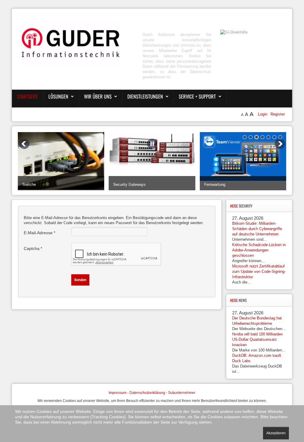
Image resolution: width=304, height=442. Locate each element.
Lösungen (58, 96)
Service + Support (197, 96)
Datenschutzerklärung (147, 393)
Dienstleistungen (145, 96)
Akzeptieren (276, 433)
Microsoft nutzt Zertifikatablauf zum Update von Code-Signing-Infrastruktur (259, 271)
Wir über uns (98, 96)
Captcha (33, 248)
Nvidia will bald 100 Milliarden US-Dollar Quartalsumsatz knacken (257, 339)
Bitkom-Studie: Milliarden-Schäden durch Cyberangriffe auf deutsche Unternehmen (257, 228)
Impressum (117, 393)
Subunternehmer (181, 393)
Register (277, 114)
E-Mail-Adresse (39, 232)
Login (263, 114)
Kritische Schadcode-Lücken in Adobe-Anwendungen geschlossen (259, 250)
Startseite (27, 96)
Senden (80, 279)
